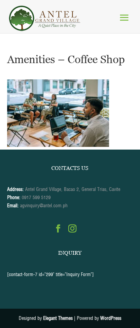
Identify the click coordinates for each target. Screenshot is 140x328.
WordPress (110, 318)
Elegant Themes (58, 318)
